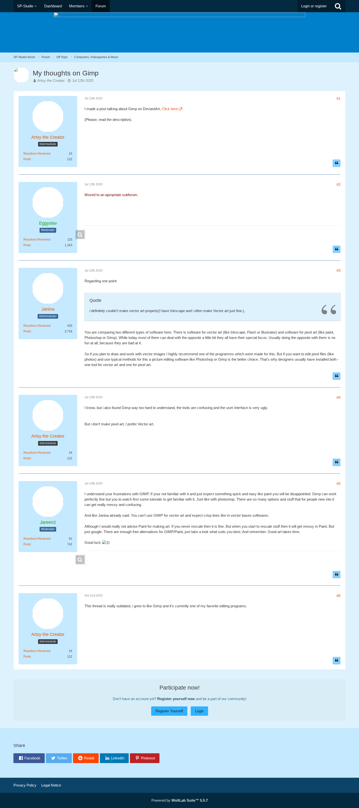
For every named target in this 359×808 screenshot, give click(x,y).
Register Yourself (169, 711)
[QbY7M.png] (85, 234)
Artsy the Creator (51, 80)
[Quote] (336, 163)
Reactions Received (36, 153)
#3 (338, 270)
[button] (29, 758)
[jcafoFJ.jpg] (85, 560)
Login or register (314, 6)
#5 (338, 484)
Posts (27, 159)
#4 (338, 397)
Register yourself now (176, 699)
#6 (338, 596)
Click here (170, 109)
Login (199, 711)
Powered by (179, 800)
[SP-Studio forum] (179, 32)
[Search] (338, 6)
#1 (338, 98)
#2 (338, 184)
